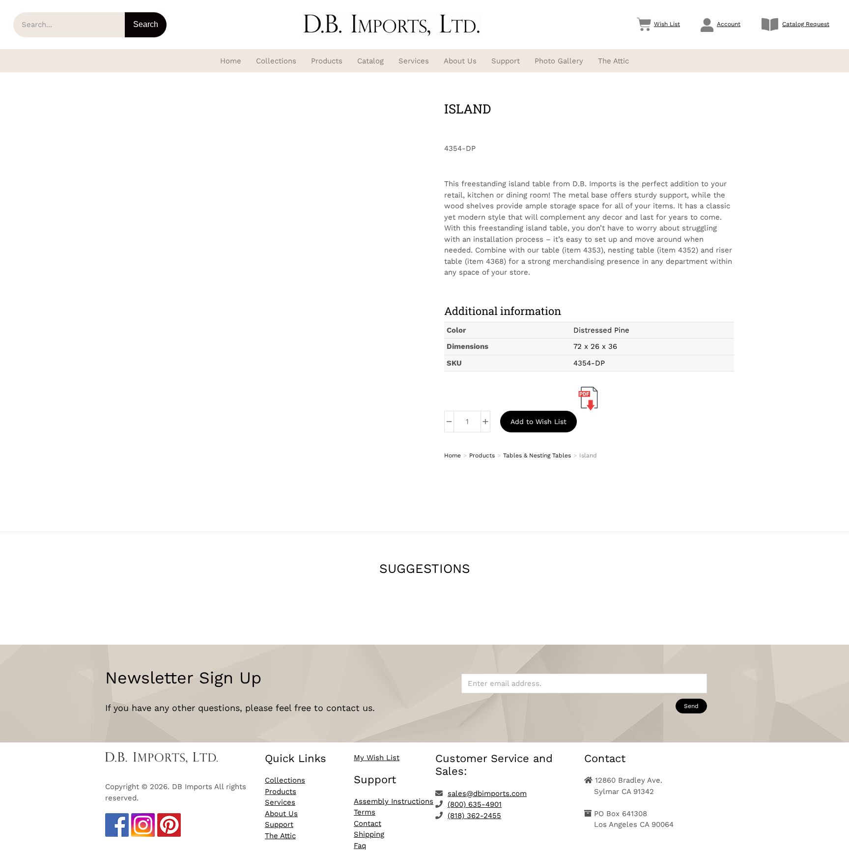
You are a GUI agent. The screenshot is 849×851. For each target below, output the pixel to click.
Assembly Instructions (393, 801)
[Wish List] (644, 24)
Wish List (667, 24)
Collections (285, 780)
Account (728, 24)
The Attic (280, 835)
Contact (367, 823)
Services (280, 802)
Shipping (369, 834)
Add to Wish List (538, 422)
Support (279, 824)
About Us (281, 813)
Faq (360, 845)
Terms (364, 812)
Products (280, 791)
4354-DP (589, 363)
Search (145, 24)
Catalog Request (805, 24)
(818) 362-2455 (474, 815)
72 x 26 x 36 (595, 346)
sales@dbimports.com (487, 793)
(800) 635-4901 (475, 804)
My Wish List (376, 757)
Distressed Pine (601, 330)
